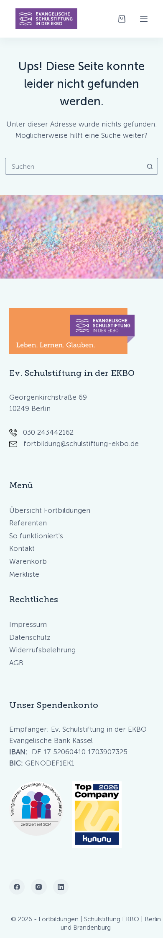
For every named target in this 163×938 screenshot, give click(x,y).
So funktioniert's (36, 536)
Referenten (28, 523)
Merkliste (24, 574)
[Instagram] (39, 887)
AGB (16, 663)
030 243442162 (48, 432)
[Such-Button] (150, 166)
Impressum (28, 624)
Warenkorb (28, 561)
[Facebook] (17, 887)
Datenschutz (30, 637)
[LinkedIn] (61, 887)
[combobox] (73, 166)
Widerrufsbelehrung (42, 650)
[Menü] (144, 19)
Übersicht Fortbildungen (49, 510)
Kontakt (22, 548)
